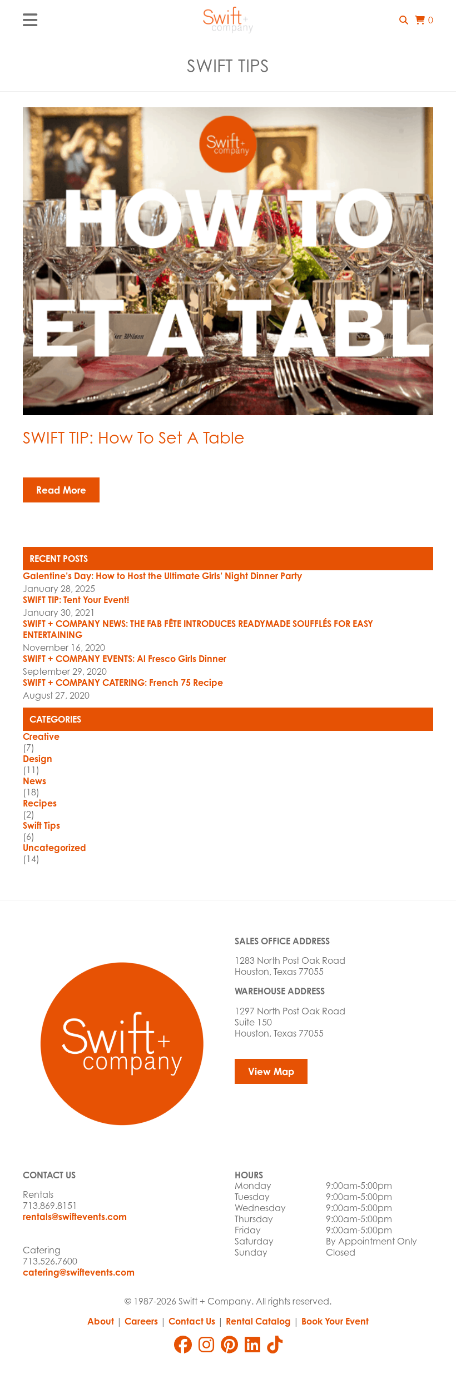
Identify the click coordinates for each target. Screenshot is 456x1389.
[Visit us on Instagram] (206, 1344)
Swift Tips (41, 825)
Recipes (40, 803)
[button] (403, 20)
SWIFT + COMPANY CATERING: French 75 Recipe (123, 682)
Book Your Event (335, 1321)
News (34, 780)
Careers (141, 1321)
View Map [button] (271, 1071)
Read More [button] (61, 490)
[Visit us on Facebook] (183, 1344)
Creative (41, 736)
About (100, 1321)
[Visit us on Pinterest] (229, 1344)
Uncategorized (54, 847)
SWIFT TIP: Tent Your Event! (76, 599)
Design (37, 758)
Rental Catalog (258, 1321)
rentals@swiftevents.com (75, 1216)
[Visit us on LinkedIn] (252, 1344)
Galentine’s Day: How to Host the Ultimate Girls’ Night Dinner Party (162, 575)
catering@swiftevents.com (79, 1272)
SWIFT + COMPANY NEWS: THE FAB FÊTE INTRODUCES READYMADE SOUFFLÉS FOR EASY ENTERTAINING (198, 629)
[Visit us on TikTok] (274, 1344)
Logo (228, 20)
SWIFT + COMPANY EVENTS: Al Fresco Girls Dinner (124, 658)
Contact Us (191, 1321)
